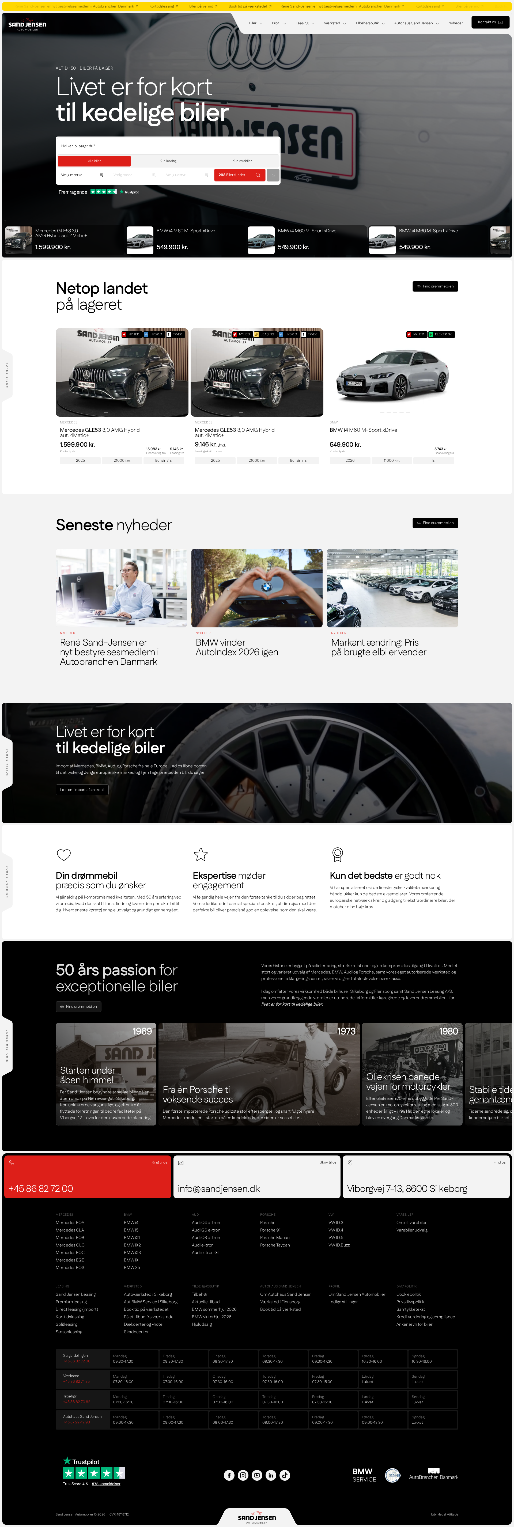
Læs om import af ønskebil (82, 790)
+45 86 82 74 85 (76, 1381)
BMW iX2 (132, 1245)
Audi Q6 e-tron (206, 1230)
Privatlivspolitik (410, 1302)
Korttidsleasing (83, 6)
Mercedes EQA (70, 1223)
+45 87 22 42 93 (76, 1422)
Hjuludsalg (202, 1324)
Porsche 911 (271, 1230)
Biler (252, 23)
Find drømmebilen (438, 286)
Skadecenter (136, 1332)
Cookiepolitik (408, 1294)
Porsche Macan (275, 1238)
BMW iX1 (132, 1238)
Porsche (267, 1223)
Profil (276, 23)
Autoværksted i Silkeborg (148, 1294)
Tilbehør (199, 1294)
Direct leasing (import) (77, 1309)
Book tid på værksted (280, 1309)
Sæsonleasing (69, 1332)
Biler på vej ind (122, 6)
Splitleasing (66, 1324)
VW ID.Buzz (339, 1245)
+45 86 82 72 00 (76, 1361)
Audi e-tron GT (206, 1253)
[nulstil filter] (273, 175)
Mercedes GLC (70, 1245)
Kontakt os (487, 22)
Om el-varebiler (411, 1223)
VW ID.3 (335, 1223)
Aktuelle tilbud (206, 1302)
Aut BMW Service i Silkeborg (150, 1302)
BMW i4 (131, 1223)
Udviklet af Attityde (444, 1515)
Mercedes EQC (70, 1253)
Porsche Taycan (275, 1245)
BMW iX (131, 1260)
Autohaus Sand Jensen (413, 23)
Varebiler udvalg (412, 1230)
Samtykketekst (410, 1309)
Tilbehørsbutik (367, 23)
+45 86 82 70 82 (76, 1402)
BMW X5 (132, 1268)
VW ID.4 (335, 1230)
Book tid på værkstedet (169, 6)
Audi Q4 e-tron (206, 1223)
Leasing (302, 23)
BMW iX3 (132, 1253)
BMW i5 (131, 1230)
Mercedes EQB (70, 1238)
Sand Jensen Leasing (76, 1294)
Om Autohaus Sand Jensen (286, 1294)
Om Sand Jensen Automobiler (357, 1294)
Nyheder (455, 23)
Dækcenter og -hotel (144, 1324)
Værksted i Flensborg (280, 1302)
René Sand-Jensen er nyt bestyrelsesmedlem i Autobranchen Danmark (261, 6)
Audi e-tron (203, 1245)
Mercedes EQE (70, 1260)
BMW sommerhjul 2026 (214, 1309)
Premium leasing (71, 1302)
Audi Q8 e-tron (206, 1238)
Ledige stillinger (343, 1302)
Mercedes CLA (70, 1230)
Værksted (332, 23)
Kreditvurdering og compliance (425, 1317)
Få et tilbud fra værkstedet (149, 1317)
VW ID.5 (335, 1238)
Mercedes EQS (70, 1268)
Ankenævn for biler (414, 1324)
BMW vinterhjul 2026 (212, 1317)
